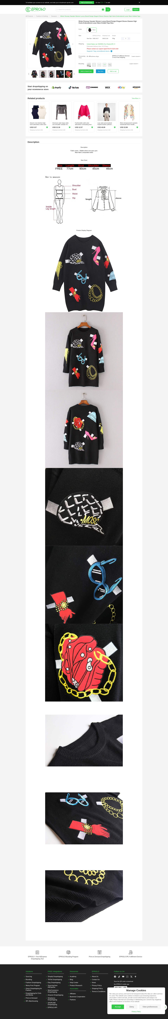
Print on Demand (31, 998)
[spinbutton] (125, 38)
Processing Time (82, 56)
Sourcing (29, 976)
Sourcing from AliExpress (52, 986)
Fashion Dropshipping (33, 982)
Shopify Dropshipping (55, 976)
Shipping (81, 44)
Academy (73, 976)
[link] (29, 16)
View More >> (136, 98)
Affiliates (73, 993)
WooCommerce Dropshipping (53, 991)
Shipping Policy (97, 988)
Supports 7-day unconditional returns (98, 51)
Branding (81, 63)
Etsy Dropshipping (54, 982)
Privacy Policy (136, 1011)
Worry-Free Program (33, 985)
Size (80, 35)
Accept (118, 1007)
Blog (71, 979)
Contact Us (96, 979)
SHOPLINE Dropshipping (52, 1003)
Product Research (76, 985)
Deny (131, 1007)
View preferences (150, 1007)
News (94, 982)
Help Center (74, 982)
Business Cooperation (77, 996)
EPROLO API (52, 1007)
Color (80, 29)
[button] (122, 38)
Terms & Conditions (98, 991)
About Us (95, 976)
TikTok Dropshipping (55, 979)
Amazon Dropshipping (55, 995)
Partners (73, 1000)
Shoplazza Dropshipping (52, 999)
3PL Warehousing (32, 1001)
